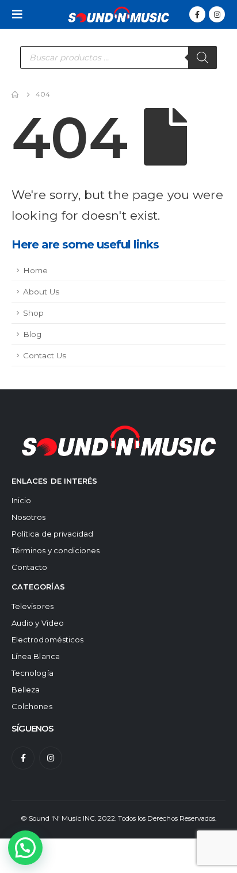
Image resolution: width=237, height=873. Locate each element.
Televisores (32, 606)
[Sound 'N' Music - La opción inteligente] (118, 14)
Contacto (30, 567)
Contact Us (44, 355)
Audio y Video (38, 622)
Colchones (32, 706)
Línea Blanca (36, 656)
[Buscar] (202, 57)
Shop (33, 312)
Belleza (26, 689)
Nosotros (29, 517)
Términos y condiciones (56, 550)
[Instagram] (217, 14)
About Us (41, 291)
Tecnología (32, 672)
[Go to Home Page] (16, 94)
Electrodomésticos (47, 639)
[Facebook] (197, 14)
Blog (32, 334)
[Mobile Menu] (21, 14)
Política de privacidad (52, 533)
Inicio (21, 500)
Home (35, 270)
